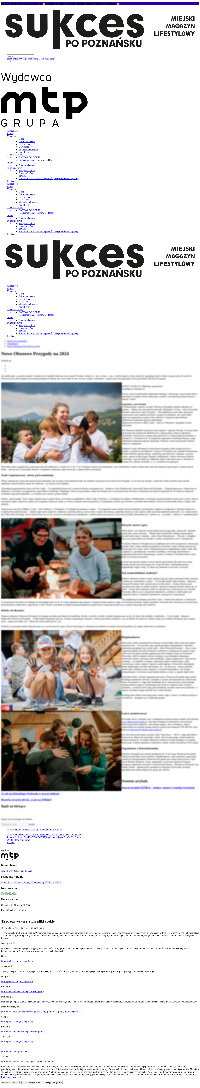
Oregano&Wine (26, 173)
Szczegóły (20, 928)
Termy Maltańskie (27, 170)
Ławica (22, 176)
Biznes (10, 133)
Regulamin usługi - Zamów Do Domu (36, 160)
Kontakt (10, 181)
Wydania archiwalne (28, 58)
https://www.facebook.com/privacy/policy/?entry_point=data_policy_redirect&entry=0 (41, 1011)
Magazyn (11, 136)
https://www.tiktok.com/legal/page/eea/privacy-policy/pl (27, 1061)
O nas (21, 139)
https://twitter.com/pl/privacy (14, 1051)
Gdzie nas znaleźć (47, 58)
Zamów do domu (15, 154)
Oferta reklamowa (27, 165)
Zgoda (8, 928)
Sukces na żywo (14, 168)
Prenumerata (13, 58)
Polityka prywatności (11, 1077)
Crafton (22, 910)
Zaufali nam (24, 152)
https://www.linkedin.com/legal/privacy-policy (22, 991)
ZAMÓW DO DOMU (29, 157)
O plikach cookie (37, 928)
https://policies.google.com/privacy (17, 961)
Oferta (10, 162)
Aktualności (12, 131)
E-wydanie (24, 146)
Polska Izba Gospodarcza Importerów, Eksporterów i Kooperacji (48, 178)
